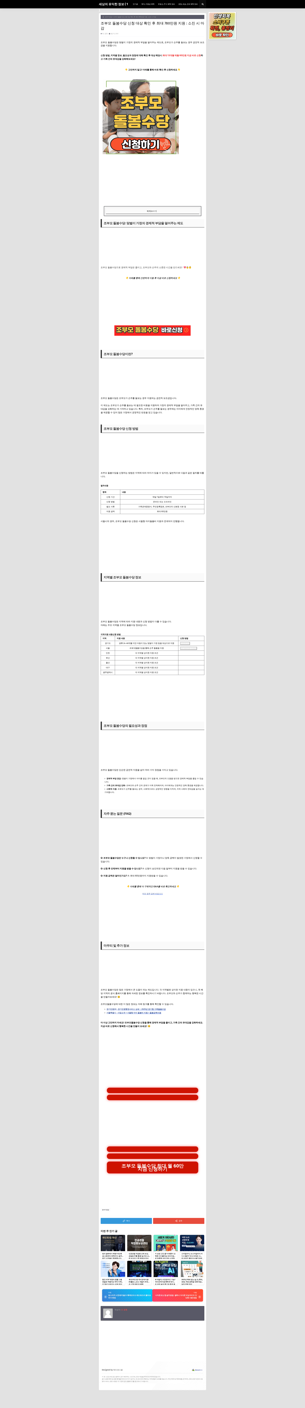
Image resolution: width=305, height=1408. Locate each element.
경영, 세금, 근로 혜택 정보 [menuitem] (188, 4)
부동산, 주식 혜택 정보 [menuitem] (166, 4)
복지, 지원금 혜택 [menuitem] (147, 4)
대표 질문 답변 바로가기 (152, 894)
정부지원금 (108, 17)
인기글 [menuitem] (135, 4)
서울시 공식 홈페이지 (188, 648)
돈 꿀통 (105, 34)
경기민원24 (185, 643)
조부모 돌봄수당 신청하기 (152, 283)
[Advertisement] (152, 178)
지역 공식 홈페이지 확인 (191, 653)
